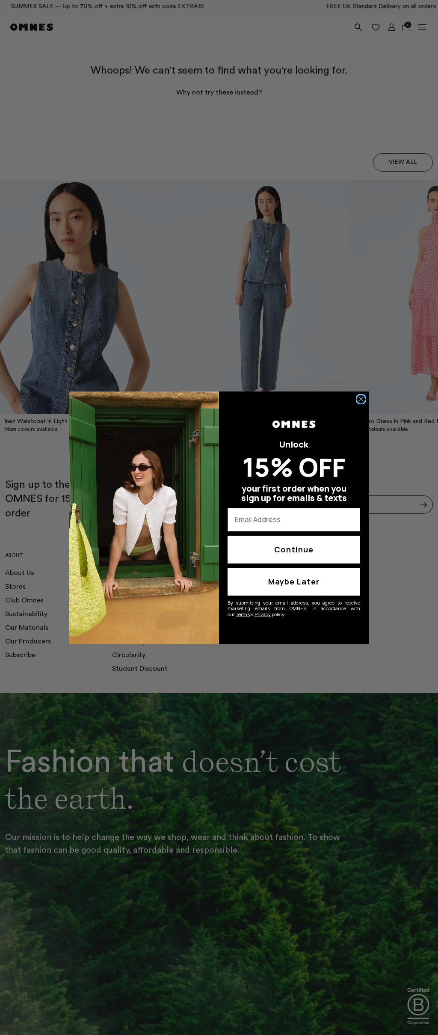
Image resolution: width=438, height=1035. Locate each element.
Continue (294, 549)
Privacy (263, 614)
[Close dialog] (361, 399)
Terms (243, 614)
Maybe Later (294, 581)
